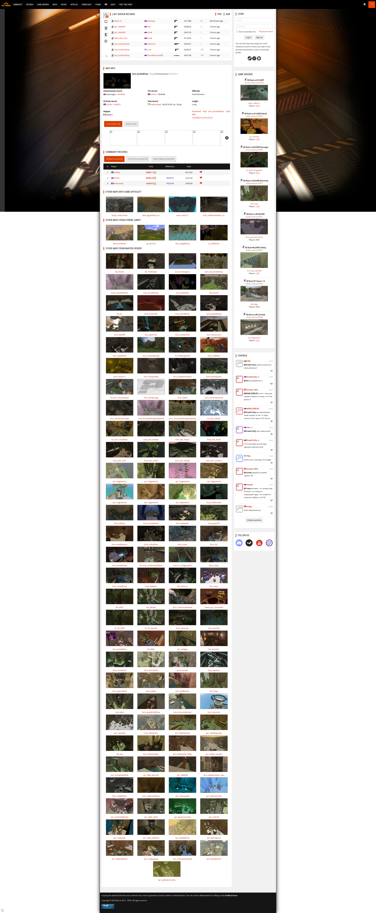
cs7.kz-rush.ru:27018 (254, 317)
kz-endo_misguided (254, 170)
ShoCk (117, 178)
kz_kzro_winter (213, 418)
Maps (55, 5)
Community (17, 5)
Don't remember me (247, 31)
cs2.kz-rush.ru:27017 (254, 183)
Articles (74, 5)
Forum (98, 5)
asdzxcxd (151, 43)
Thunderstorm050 (155, 55)
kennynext (118, 183)
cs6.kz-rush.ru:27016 (254, 283)
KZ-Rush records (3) (114, 159)
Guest (113, 5)
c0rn (248, 427)
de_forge (254, 304)
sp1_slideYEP (119, 26)
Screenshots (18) (113, 124)
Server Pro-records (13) (137, 159)
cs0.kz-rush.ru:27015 (254, 116)
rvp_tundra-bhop (121, 43)
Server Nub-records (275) (163, 159)
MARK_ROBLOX (253, 408)
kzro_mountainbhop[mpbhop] (182, 418)
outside (250, 484)
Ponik (149, 32)
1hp (149, 26)
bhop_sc (118, 21)
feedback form (231, 895)
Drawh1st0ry (252, 377)
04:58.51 (117, 104)
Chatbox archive (254, 520)
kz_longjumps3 (254, 337)
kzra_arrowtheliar (151, 523)
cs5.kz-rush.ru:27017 (254, 250)
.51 (149, 172)
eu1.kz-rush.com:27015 (254, 82)
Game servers (43, 5)
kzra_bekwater (182, 523)
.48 (149, 178)
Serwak (250, 389)
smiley (249, 506)
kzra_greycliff (214, 523)
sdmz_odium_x (254, 103)
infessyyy (151, 21)
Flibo (249, 456)
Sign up (259, 37)
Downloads (86, 5)
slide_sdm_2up (120, 38)
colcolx (109, 104)
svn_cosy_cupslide (254, 270)
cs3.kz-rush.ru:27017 (254, 216)
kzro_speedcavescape (119, 418)
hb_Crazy (254, 203)
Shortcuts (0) (131, 124)
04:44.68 (121, 94)
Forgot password (266, 31)
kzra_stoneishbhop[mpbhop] (151, 418)
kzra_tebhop (119, 523)
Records (29, 5)
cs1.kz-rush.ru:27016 (254, 150)
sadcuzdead (156, 104)
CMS (249, 361)
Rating (64, 5)
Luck (149, 49)
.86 (149, 183)
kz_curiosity (254, 136)
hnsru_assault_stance (254, 237)
